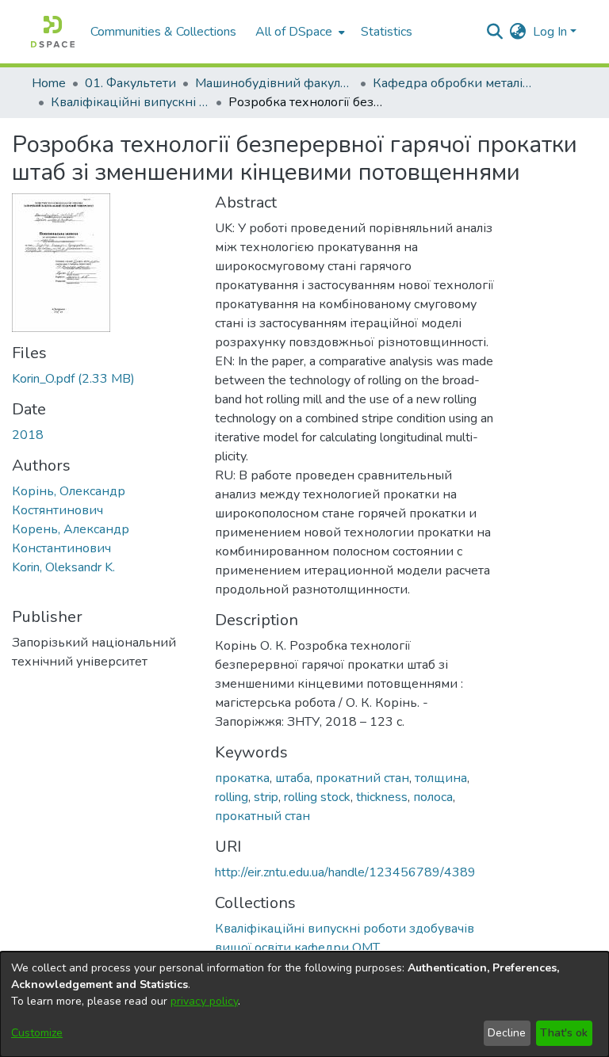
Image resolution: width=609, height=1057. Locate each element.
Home (49, 83)
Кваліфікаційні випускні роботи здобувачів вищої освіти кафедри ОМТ (130, 102)
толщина (441, 778)
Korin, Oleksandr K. (63, 567)
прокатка (242, 778)
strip (266, 797)
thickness (382, 797)
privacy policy (204, 1001)
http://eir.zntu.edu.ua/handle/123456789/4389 (345, 872)
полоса (433, 797)
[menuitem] (298, 31)
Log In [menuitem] (550, 31)
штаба (292, 778)
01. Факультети (130, 83)
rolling (231, 797)
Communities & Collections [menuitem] (163, 31)
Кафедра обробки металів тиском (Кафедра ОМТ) (452, 83)
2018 (28, 435)
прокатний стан (362, 778)
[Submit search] (495, 31)
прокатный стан (262, 816)
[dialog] (304, 1004)
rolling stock (317, 797)
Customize (37, 1032)
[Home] (53, 32)
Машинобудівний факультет (274, 83)
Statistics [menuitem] (386, 31)
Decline (507, 1032)
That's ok (564, 1032)
